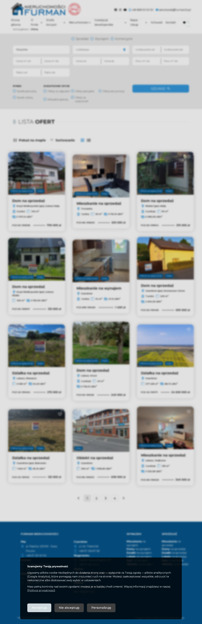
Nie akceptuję (69, 607)
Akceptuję (39, 607)
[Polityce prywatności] (41, 590)
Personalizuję (101, 607)
